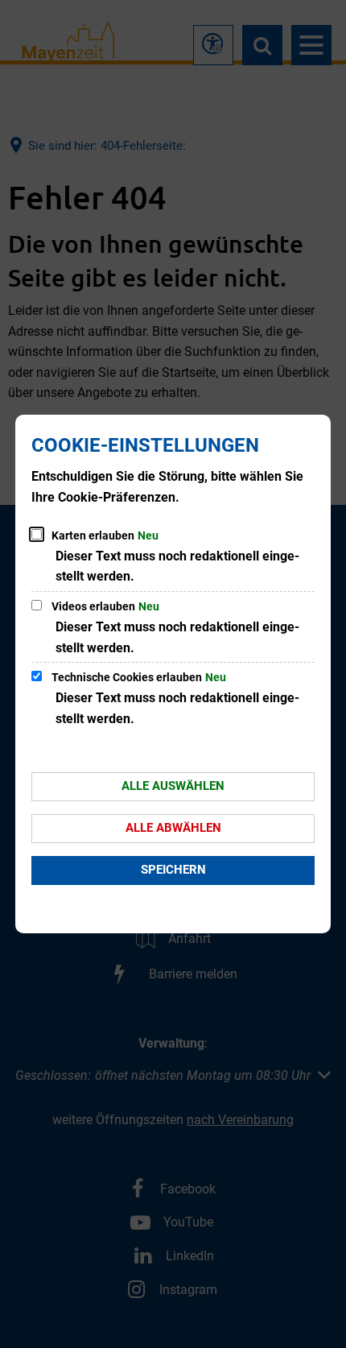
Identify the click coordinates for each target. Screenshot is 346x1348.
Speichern (173, 869)
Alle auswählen (173, 786)
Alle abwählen (173, 828)
